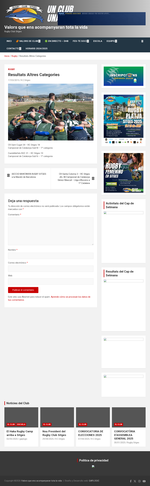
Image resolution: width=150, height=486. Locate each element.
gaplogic (23, 439)
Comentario (14, 214)
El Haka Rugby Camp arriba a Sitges (20, 433)
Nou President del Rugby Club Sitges (54, 433)
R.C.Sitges (25, 80)
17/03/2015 (13, 80)
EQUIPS (111, 41)
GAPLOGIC (94, 480)
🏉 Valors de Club (27, 41)
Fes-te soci (79, 41)
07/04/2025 (83, 439)
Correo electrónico (18, 262)
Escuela (21, 424)
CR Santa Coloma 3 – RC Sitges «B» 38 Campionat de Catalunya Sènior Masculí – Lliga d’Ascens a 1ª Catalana (74, 178)
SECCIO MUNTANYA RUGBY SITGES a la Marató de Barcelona (29, 175)
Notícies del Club (17, 403)
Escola (97, 41)
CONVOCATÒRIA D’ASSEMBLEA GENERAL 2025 (124, 435)
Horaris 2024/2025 (36, 48)
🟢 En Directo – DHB (56, 41)
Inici (9, 41)
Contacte (13, 48)
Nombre (12, 250)
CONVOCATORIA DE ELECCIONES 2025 (90, 433)
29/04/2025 (48, 439)
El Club (11, 424)
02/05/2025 (12, 439)
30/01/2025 (119, 442)
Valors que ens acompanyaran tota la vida (46, 27)
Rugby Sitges (133, 442)
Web (10, 275)
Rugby (11, 69)
